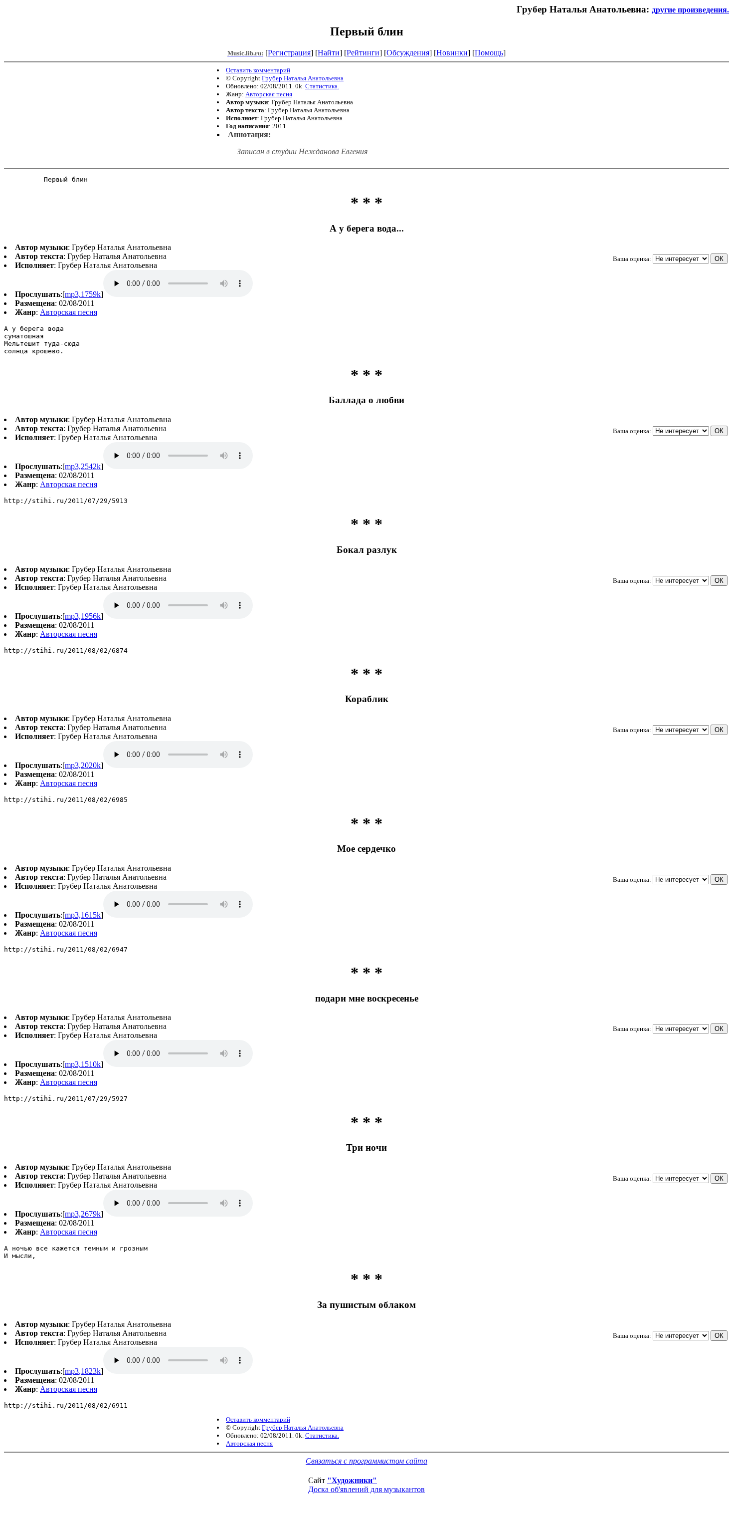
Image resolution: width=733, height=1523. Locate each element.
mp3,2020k (83, 765)
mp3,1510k (83, 1064)
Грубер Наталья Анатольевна (303, 78)
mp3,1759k (83, 294)
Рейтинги (363, 52)
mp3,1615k (83, 915)
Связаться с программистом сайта (366, 1461)
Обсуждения (407, 52)
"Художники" (352, 1480)
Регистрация (289, 52)
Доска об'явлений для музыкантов (366, 1489)
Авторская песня (268, 94)
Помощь (489, 52)
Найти (329, 52)
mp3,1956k (83, 616)
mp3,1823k (83, 1371)
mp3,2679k (83, 1214)
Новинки (452, 52)
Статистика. (322, 86)
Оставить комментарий (258, 70)
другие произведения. (690, 9)
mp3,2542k (83, 466)
